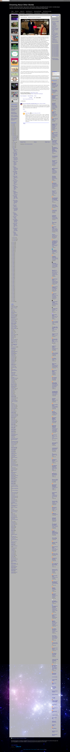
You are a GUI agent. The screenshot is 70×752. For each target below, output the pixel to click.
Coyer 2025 (54, 120)
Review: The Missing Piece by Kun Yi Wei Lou (54, 114)
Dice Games (13, 383)
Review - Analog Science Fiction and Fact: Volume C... (15, 234)
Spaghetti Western (14, 534)
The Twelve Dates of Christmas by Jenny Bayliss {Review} (54, 163)
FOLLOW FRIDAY (55, 33)
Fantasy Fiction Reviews (13, 396)
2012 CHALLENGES (55, 54)
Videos (12, 556)
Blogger (45, 749)
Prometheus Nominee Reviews (14, 503)
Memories (12, 463)
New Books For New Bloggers (54, 582)
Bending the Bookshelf (54, 83)
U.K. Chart (13, 551)
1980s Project (13, 306)
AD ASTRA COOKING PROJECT (54, 23)
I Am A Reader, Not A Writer (54, 524)
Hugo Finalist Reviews (13, 424)
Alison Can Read (55, 321)
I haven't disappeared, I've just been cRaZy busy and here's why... (54, 496)
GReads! (53, 234)
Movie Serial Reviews (14, 465)
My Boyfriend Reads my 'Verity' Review (54, 178)
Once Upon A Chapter (54, 161)
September (15, 140)
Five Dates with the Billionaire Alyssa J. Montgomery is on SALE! (55, 186)
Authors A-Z (22, 11)
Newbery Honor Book (14, 486)
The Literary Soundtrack (54, 653)
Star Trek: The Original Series (13, 537)
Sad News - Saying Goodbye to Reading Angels (55, 503)
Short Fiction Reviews (13, 530)
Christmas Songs (14, 367)
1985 (13, 281)
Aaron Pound (27, 113)
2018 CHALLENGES (55, 47)
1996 (13, 266)
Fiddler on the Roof (14, 401)
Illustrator (12, 433)
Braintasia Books (54, 725)
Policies (12, 498)
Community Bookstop (54, 216)
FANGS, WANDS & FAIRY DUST (55, 701)
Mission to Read (55, 479)
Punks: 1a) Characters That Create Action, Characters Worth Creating (54, 609)
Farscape (12, 399)
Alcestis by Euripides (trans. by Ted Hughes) (55, 348)
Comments (55, 74)
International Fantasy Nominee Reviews (14, 439)
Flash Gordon (13, 404)
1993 (13, 270)
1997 (13, 265)
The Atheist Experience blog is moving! (55, 631)
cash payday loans (55, 514)
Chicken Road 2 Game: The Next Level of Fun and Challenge (54, 107)
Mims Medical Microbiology (54, 379)
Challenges (13, 360)
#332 (53, 223)
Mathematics (13, 459)
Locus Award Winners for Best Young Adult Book (14, 113)
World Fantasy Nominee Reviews (14, 560)
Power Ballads (13, 499)
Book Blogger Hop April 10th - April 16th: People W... (15, 197)
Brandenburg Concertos (13, 348)
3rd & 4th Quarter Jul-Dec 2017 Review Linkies (54, 289)
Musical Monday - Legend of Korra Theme (15, 214)
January (14, 240)
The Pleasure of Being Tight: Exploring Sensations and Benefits (54, 127)
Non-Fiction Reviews (14, 490)
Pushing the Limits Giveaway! (55, 578)
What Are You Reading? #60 (54, 520)
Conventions (13, 379)
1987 (13, 278)
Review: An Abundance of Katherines (54, 373)
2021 (13, 126)
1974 (13, 296)
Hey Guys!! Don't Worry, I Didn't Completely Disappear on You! (55, 624)
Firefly (12, 403)
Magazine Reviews (14, 457)
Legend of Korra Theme (34, 92)
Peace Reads (54, 377)
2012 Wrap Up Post (55, 554)
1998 (13, 263)
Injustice (12, 437)
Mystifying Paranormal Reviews (54, 687)
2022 (13, 125)
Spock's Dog (33, 93)
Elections (12, 392)
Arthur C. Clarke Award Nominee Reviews (13, 323)
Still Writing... (54, 728)
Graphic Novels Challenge (55, 287)
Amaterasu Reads (54, 112)
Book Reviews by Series (47, 11)
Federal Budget (13, 400)
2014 (13, 242)
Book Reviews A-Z (29, 11)
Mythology (13, 474)
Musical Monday (13, 470)
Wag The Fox (54, 270)
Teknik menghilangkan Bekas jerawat (54, 421)
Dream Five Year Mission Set (14, 385)
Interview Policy (13, 443)
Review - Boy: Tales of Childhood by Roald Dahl (14, 109)
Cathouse (12, 359)
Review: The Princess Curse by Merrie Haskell (55, 549)
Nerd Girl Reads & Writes (55, 691)
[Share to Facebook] (39, 97)
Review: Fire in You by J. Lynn (55, 342)
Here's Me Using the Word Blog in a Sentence (55, 199)
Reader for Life (54, 569)
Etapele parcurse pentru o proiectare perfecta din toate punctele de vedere (55, 229)
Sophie (12, 533)
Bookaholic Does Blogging (54, 601)
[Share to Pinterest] (40, 97)
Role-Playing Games (14, 519)
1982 (13, 285)
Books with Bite (55, 694)
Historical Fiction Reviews (14, 417)
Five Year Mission (40, 93)
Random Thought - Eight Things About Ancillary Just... (15, 187)
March (14, 237)
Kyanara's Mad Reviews (54, 543)
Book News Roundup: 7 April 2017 (54, 310)
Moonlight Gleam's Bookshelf (54, 104)
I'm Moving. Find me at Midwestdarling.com (54, 438)
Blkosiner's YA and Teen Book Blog (54, 340)
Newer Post (23, 142)
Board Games (13, 340)
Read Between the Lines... (54, 666)
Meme (12, 460)
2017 (13, 132)
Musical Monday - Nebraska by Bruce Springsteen (15, 193)
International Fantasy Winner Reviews (14, 442)
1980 (13, 288)
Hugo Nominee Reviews (13, 429)
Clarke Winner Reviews (13, 373)
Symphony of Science (13, 544)
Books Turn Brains (54, 683)
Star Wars (12, 538)
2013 (13, 243)
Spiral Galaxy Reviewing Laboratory (54, 485)
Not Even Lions (55, 553)
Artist (12, 329)
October (14, 138)
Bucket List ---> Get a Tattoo (54, 450)
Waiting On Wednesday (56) (54, 617)
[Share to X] (38, 97)
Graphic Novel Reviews (13, 412)
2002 (13, 258)
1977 (13, 292)
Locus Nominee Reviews (13, 450)
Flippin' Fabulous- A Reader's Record (55, 532)
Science (12, 525)
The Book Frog (54, 308)
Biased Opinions (13, 334)
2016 (13, 133)
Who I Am (16, 11)
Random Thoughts (14, 507)
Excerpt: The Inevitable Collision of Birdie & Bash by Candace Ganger (55, 282)
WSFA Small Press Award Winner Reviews (14, 570)
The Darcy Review (54, 399)
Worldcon (12, 565)
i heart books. (54, 210)
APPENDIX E (54, 27)
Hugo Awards (13, 422)
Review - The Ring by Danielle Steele (14, 106)
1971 (13, 300)
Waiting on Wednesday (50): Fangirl (54, 509)
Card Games (13, 356)
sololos (38, 749)
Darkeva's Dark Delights (54, 124)
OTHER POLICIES (55, 42)
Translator (12, 550)
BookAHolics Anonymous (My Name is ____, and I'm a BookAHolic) (55, 149)
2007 (13, 251)
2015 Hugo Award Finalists (15, 217)
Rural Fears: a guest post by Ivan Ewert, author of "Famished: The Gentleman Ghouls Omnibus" (55, 273)
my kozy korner (54, 642)
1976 (13, 293)
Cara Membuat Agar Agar (54, 211)
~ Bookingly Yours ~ (54, 294)
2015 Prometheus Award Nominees (15, 150)
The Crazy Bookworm (54, 176)
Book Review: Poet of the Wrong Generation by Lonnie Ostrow (55, 296)
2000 (13, 261)
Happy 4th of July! (55, 649)
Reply (24, 109)
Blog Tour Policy (13, 339)
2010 (13, 247)
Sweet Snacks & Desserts (13, 542)
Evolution (12, 394)
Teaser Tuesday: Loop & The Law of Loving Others (55, 394)
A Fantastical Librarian (54, 558)
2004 (13, 255)
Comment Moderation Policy (14, 378)
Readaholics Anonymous (54, 183)
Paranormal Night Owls (54, 426)
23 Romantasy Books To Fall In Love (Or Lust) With (55, 143)
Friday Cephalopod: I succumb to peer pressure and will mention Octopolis (55, 265)
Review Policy (13, 516)
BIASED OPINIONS (55, 28)
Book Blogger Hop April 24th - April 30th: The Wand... (15, 154)
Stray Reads (54, 635)
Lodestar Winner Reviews (14, 456)
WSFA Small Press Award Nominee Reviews (14, 567)
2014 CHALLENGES (55, 52)
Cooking (12, 380)
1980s (12, 305)
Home (12, 11)
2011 (13, 246)
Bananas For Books (54, 371)
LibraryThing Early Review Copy (14, 447)
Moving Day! (54, 559)
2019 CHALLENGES (55, 46)
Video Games (13, 555)
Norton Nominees (14, 492)
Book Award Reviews (37, 11)
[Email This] (36, 97)
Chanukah (13, 361)
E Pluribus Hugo (13, 388)
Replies (25, 111)
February (14, 239)
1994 (13, 269)
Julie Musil (54, 358)
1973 (13, 297)
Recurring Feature (14, 511)
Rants (12, 509)
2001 (13, 259)
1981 (13, 286)
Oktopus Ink (54, 454)
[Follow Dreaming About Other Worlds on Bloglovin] (55, 78)
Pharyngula (54, 263)
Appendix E (13, 320)
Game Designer (13, 408)
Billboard (12, 335)
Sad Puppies (13, 522)
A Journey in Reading (54, 460)
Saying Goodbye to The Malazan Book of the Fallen (55, 407)
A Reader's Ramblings (54, 257)
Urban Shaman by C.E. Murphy (54, 481)
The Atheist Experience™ (54, 629)
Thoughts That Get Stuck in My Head (55, 328)
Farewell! (53, 444)
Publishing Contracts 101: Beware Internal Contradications (54, 171)
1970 (13, 301)
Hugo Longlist (13, 425)
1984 (13, 282)
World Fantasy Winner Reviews (13, 563)
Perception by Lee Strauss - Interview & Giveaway (55, 526)
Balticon (12, 333)
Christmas (12, 366)
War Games (13, 557)
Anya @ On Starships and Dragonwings (30, 103)
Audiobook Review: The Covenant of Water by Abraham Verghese (55, 135)
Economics (13, 389)
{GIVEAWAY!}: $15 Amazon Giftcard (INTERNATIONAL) (55, 366)
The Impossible (54, 538)
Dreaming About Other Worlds (21, 5)
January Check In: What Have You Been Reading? (55, 236)
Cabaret (12, 350)
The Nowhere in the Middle (55, 606)
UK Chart (12, 554)
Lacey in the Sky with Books (55, 660)
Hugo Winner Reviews (13, 431)
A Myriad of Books (54, 346)
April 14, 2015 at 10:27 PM (36, 113)
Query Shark (54, 222)
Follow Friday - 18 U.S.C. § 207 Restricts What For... (15, 158)
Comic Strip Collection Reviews (14, 375)
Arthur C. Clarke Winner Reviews (13, 328)
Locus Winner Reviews (13, 452)
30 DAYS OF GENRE (55, 21)
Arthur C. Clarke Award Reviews (13, 326)
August (14, 142)
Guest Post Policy (14, 414)
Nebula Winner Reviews (13, 483)
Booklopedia (54, 507)
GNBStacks (54, 513)
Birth (12, 338)
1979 (13, 289)
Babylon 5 (12, 332)
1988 (13, 277)
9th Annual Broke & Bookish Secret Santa (55, 246)
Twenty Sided (54, 90)
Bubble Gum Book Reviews (54, 474)
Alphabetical (13, 315)
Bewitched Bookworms (54, 721)
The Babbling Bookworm (54, 466)
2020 (13, 128)
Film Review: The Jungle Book (54, 354)
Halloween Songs (14, 415)
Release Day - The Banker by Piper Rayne (55, 317)
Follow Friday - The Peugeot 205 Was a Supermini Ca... (15, 202)
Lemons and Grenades (54, 655)
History (12, 418)
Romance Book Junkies (54, 302)
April (14, 147)
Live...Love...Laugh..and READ (55, 564)
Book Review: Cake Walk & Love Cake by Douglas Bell (55, 85)
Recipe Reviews (13, 510)
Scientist (12, 528)
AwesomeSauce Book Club (55, 443)
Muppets (12, 467)
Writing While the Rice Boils (54, 383)
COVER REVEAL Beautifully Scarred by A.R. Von (55, 304)
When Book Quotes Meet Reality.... (55, 534)
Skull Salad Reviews (54, 594)
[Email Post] (34, 97)
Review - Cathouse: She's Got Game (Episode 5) (14, 119)
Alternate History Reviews (14, 317)
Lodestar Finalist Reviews (14, 454)
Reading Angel (54, 501)
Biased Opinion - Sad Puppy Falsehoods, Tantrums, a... (15, 210)
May (14, 146)
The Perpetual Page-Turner (54, 141)
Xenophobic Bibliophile (54, 674)
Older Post (47, 142)
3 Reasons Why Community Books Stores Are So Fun (55, 218)
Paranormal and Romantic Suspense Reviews (55, 96)
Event (12, 393)
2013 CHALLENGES (55, 53)
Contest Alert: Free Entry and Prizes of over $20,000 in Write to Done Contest (55, 386)
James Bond (13, 444)
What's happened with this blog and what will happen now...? (54, 638)
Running (12, 521)
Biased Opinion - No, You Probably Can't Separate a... (15, 182)
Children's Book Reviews (13, 364)
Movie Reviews (13, 464)
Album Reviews (13, 314)
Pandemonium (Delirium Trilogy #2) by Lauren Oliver (54, 468)
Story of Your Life (54, 335)
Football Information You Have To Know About (54, 193)
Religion (12, 513)
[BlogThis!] (37, 97)
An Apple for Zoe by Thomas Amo (54, 413)
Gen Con (12, 409)
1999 (13, 262)
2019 (13, 129)
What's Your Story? (54, 364)
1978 (13, 290)
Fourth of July (13, 407)
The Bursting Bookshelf (54, 250)
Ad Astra (12, 311)
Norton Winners (13, 493)
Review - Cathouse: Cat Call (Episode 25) (14, 116)
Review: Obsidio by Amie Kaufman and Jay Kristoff (55, 259)
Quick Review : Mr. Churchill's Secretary (55, 571)
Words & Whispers (53, 621)
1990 (13, 274)
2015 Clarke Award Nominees (15, 206)
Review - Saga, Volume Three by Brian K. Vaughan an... (15, 163)
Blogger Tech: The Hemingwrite (55, 400)
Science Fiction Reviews (13, 527)
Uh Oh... (53, 602)
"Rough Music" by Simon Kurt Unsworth (54, 596)
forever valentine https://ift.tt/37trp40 (55, 206)
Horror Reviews (13, 421)
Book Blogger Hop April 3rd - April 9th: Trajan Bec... (15, 220)
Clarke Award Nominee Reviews (14, 370)
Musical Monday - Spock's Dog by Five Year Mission (15, 168)
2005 (13, 254)
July (14, 143)
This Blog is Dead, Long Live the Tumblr (55, 488)
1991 (13, 273)
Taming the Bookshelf (54, 518)
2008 (13, 250)
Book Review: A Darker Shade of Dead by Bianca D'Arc (54, 668)
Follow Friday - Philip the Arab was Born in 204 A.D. (15, 225)
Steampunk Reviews (14, 539)
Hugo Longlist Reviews (13, 427)
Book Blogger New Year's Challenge (14, 344)
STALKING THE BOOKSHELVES (55, 392)
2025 (13, 124)
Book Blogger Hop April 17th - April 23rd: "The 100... (15, 173)
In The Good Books (54, 615)
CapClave (12, 355)
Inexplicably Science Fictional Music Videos (14, 435)
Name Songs (13, 479)
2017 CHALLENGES (55, 48)
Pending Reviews (14, 496)
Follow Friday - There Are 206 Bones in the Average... (15, 178)
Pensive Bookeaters (54, 412)
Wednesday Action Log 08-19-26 (55, 91)
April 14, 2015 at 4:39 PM (41, 103)
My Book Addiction (54, 588)
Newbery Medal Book (14, 488)
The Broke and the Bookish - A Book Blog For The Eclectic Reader (54, 242)
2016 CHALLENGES (55, 49)
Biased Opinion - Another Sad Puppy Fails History (15, 229)
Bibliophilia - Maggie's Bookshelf (54, 418)
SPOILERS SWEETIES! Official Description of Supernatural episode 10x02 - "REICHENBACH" (55, 429)
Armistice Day (13, 321)
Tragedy (12, 549)
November (15, 137)
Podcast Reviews (14, 497)
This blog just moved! (54, 590)
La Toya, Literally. (53, 697)
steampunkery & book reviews (55, 448)
